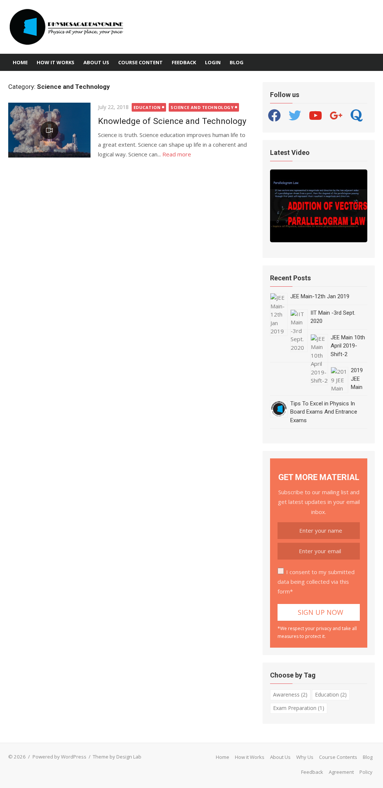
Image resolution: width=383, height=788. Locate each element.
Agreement (341, 772)
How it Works (55, 62)
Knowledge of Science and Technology (172, 121)
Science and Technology (202, 107)
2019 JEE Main (357, 378)
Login (213, 62)
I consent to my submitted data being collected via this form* (316, 581)
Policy (366, 772)
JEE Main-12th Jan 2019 (319, 296)
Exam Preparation (298, 707)
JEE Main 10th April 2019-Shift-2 (348, 346)
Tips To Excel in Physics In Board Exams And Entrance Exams (323, 412)
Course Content (140, 62)
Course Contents (338, 757)
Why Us (304, 757)
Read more (176, 154)
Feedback (184, 62)
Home (20, 62)
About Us (96, 62)
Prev (278, 205)
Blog (236, 62)
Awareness (290, 694)
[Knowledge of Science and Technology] (49, 130)
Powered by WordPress (59, 756)
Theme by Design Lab (117, 756)
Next (361, 205)
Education (147, 107)
